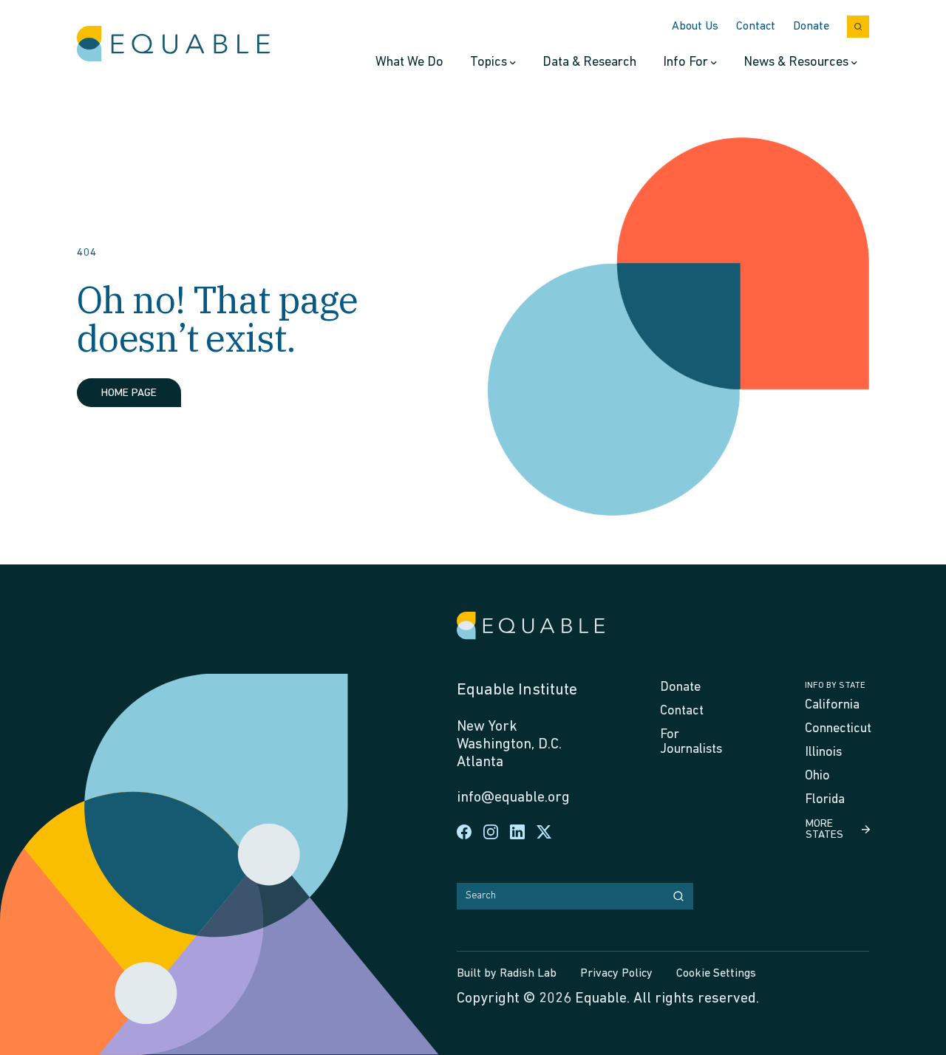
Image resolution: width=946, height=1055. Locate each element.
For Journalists (691, 742)
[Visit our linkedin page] (517, 831)
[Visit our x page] (544, 831)
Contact (755, 27)
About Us (695, 27)
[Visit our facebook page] (464, 831)
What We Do (409, 62)
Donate (811, 27)
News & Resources (795, 62)
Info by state (835, 685)
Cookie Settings (716, 974)
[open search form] (858, 27)
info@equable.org (513, 798)
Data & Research (589, 62)
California (832, 705)
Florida (825, 800)
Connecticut (838, 729)
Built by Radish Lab (507, 974)
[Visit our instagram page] (490, 831)
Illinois (823, 752)
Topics (488, 62)
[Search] (678, 896)
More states (824, 830)
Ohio (817, 776)
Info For (685, 62)
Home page (129, 393)
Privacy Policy (616, 974)
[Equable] (173, 44)
